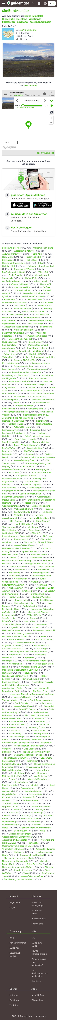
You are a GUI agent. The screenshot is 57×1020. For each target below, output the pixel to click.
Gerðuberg (19, 773)
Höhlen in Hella (35, 299)
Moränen (32, 387)
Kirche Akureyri (16, 588)
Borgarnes (29, 657)
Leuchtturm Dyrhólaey (38, 348)
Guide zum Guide (36, 944)
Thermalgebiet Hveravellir (35, 563)
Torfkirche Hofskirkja (34, 384)
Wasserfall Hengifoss (24, 460)
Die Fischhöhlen (16, 314)
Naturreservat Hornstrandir (15, 861)
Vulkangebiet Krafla (23, 509)
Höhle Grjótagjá (16, 521)
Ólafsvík (6, 800)
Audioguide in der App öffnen (29, 214)
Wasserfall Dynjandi (45, 849)
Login (12, 907)
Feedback (36, 981)
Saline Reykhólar (34, 864)
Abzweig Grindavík (11, 254)
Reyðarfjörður (8, 448)
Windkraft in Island (30, 818)
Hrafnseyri (19, 852)
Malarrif (17, 809)
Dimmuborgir (34, 530)
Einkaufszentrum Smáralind (41, 266)
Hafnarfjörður (31, 278)
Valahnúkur (32, 761)
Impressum (41, 1016)
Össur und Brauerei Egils (13, 263)
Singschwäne (8, 408)
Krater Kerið (40, 718)
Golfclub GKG (8, 266)
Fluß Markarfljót (35, 323)
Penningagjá (42, 469)
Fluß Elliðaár (31, 260)
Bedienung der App (11, 248)
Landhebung (46, 326)
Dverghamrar (8, 369)
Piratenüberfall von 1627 (35, 311)
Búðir (6, 815)
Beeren (12, 779)
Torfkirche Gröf (30, 606)
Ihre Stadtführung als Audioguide (39, 973)
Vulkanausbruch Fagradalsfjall (28, 745)
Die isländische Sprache (20, 833)
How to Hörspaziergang (39, 952)
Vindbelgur (33, 527)
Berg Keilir (37, 254)
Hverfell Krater (9, 530)
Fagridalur (7, 451)
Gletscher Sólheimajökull (20, 339)
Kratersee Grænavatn (31, 739)
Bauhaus (29, 673)
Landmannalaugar (10, 824)
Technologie (37, 923)
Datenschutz (26, 1016)
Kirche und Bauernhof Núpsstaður (25, 372)
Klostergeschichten (41, 363)
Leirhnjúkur (48, 512)
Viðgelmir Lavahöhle (11, 645)
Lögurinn (28, 454)
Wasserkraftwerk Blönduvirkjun (17, 837)
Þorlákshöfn (14, 730)
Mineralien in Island (41, 442)
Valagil (26, 873)
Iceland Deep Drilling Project (36, 752)
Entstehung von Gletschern (15, 375)
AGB (14, 1016)
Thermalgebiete (9, 700)
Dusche (49, 509)
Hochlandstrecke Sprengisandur (35, 827)
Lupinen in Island (17, 566)
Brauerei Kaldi (21, 600)
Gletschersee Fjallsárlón (31, 390)
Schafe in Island (9, 618)
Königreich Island (31, 679)
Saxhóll (34, 803)
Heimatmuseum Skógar (36, 336)
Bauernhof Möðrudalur (30, 493)
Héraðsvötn (14, 597)
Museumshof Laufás (41, 575)
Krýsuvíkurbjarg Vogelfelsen (15, 742)
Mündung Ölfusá (37, 727)
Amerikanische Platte (12, 688)
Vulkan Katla (8, 357)
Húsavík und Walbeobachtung (16, 560)
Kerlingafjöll (33, 843)
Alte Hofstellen (32, 481)
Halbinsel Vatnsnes (11, 630)
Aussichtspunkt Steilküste (16, 411)
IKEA (40, 263)
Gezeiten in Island (33, 791)
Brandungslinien (40, 572)
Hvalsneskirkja (33, 767)
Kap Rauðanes (9, 487)
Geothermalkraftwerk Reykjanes (29, 755)
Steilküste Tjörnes (39, 554)
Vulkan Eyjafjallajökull (24, 329)
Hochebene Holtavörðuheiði (15, 636)
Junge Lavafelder (45, 566)
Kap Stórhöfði (8, 320)
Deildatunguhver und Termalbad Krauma (28, 651)
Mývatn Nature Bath (39, 518)
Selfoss (46, 287)
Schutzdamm (10, 354)
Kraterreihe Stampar (11, 764)
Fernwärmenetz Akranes (36, 660)
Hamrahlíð (7, 673)
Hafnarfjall (7, 660)
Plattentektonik (21, 539)
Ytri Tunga (26, 815)
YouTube (14, 1005)
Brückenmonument (38, 378)
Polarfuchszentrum (23, 870)
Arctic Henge (34, 487)
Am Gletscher (40, 776)
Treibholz (13, 557)
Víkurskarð (14, 575)
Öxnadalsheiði (37, 594)
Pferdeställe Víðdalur (24, 269)
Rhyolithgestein (9, 785)
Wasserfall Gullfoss (23, 706)
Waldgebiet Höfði (10, 533)
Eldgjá (5, 827)
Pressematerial (38, 918)
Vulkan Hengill (40, 281)
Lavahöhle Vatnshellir (41, 806)
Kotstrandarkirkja (22, 287)
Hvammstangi (40, 624)
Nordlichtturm (20, 578)
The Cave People (41, 691)
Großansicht (30, 85)
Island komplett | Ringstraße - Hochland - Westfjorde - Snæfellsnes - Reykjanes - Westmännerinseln (26, 18)
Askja (42, 830)
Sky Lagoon (8, 260)
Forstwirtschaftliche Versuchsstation (37, 457)
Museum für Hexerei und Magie (19, 858)
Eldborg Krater (41, 733)
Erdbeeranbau (15, 654)
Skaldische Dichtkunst (25, 642)
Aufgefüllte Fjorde (22, 427)
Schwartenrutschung (24, 366)
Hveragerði (45, 284)
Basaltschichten (34, 448)
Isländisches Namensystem (15, 676)
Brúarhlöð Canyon (27, 709)
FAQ (33, 937)
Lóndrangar (39, 809)
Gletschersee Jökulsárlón (42, 393)
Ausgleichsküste (35, 408)
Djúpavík (49, 867)
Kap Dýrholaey (9, 345)
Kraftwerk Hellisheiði (18, 284)
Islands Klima (38, 730)
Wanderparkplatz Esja (31, 666)
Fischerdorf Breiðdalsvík (13, 433)
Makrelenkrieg (9, 821)
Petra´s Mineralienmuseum (37, 436)
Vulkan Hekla (46, 302)
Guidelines (14, 948)
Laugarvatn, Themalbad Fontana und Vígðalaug (31, 694)
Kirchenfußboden (10, 363)
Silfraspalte (14, 472)
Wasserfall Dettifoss (23, 545)
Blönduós (6, 621)
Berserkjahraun (28, 788)
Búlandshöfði (29, 797)
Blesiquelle (47, 703)
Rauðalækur (9, 299)
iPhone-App (37, 1000)
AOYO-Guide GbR (28, 30)
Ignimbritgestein (44, 424)
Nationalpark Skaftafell (20, 381)
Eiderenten (35, 430)
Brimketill (6, 752)
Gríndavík (6, 748)
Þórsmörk (36, 824)
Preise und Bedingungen (37, 904)
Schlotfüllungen (16, 424)
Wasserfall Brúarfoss (23, 697)
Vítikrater (18, 515)
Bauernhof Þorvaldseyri (13, 333)
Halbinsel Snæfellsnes (12, 770)
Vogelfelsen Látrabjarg (13, 849)
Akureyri (34, 581)
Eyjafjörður (27, 591)
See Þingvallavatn (10, 682)
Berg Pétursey (36, 342)
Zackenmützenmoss (37, 369)
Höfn (16, 402)
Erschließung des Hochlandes (18, 879)
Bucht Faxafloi (15, 275)
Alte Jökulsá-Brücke (41, 472)
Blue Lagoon (30, 748)
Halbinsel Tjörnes (10, 554)
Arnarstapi (13, 812)
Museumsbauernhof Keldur (15, 302)
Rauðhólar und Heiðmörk (14, 272)
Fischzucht (41, 421)
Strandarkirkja (15, 733)
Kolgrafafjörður (9, 794)
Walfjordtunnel (15, 663)
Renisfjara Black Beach (19, 351)
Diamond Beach (9, 393)
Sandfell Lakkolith (10, 442)
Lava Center (19, 305)
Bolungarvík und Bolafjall (32, 855)
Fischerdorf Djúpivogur (13, 421)
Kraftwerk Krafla (22, 512)
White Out (43, 272)
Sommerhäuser (16, 721)
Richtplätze (28, 466)
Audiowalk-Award (36, 912)
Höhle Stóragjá (43, 521)
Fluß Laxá (47, 536)
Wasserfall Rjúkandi (11, 478)
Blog (12, 937)
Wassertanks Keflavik (24, 251)
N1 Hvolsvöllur (45, 305)
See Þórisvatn (20, 830)
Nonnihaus (42, 585)
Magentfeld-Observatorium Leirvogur (20, 670)
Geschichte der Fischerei (42, 399)
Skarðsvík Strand (10, 803)
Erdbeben (40, 721)
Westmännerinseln (22, 308)
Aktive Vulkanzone (41, 506)
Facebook (14, 1000)
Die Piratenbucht (31, 317)
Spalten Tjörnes (29, 551)
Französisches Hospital (25, 439)
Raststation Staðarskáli (44, 630)
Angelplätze (14, 572)
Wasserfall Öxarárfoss (12, 469)
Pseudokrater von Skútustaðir (16, 536)
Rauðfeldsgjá (37, 812)
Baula (43, 636)
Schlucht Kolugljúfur (11, 624)
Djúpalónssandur (10, 806)
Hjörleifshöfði (35, 354)
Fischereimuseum (31, 800)
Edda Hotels (43, 569)
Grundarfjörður (36, 794)
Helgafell (34, 785)
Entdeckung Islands (23, 405)
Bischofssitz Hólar (10, 609)
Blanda (33, 618)
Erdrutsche (19, 569)
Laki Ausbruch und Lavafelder (40, 357)
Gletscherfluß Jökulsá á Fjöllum (38, 542)
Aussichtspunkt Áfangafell (14, 840)
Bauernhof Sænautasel (13, 496)
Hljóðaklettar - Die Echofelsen (16, 548)
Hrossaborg (29, 503)
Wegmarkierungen (11, 506)
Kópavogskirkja (33, 257)
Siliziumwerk (36, 557)
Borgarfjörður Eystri (11, 490)
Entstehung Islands (23, 633)
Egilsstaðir (7, 454)
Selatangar (46, 742)
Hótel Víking (8, 257)
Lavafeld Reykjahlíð (23, 524)
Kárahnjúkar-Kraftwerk (25, 475)
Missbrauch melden (15, 954)
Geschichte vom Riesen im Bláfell (17, 846)
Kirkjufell (6, 797)
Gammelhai (7, 791)
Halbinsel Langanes (32, 484)
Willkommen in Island (43, 248)
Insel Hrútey (29, 621)
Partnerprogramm (18, 942)
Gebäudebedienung (11, 281)
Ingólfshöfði (9, 387)
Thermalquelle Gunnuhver (16, 758)
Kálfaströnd (36, 533)
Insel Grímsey (46, 600)
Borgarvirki (14, 627)
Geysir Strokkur (21, 703)
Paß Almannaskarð (41, 402)
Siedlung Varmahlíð (41, 597)
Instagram (14, 995)
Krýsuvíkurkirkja (16, 736)
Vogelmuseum (8, 527)
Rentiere (6, 484)
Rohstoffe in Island (17, 724)
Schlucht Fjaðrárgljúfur (25, 360)
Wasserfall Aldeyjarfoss (32, 876)
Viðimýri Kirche (34, 615)
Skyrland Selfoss (22, 290)
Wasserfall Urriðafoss (33, 293)
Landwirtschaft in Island (32, 296)
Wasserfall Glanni (44, 639)
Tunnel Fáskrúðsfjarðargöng (27, 445)
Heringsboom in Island (24, 603)
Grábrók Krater (16, 639)
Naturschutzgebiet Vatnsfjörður (17, 867)
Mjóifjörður (29, 451)
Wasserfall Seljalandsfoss (16, 326)
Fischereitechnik (10, 430)
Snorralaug (40, 648)
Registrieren (15, 902)
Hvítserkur (37, 627)
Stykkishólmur (21, 782)
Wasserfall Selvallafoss (38, 779)
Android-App (37, 995)
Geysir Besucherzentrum (41, 700)
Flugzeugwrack (9, 342)
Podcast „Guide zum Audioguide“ (38, 962)
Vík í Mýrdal (38, 351)
